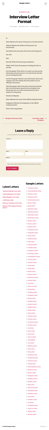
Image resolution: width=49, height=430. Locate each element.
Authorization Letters (33, 217)
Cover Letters (31, 265)
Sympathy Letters (32, 399)
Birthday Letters (32, 220)
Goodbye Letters (32, 301)
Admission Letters (32, 194)
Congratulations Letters (34, 256)
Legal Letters (31, 334)
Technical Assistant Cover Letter (12, 191)
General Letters (32, 298)
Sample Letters (24, 3)
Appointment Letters (33, 211)
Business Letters (32, 226)
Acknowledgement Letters (34, 191)
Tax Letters (31, 402)
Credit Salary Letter (8, 200)
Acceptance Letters (33, 188)
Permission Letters (32, 354)
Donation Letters (32, 274)
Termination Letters (33, 405)
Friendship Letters (32, 292)
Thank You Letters (32, 408)
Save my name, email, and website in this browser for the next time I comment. (24, 164)
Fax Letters (31, 283)
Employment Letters (33, 277)
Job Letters (31, 328)
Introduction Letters (33, 322)
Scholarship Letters (33, 390)
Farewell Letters (32, 280)
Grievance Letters (32, 304)
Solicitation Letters (32, 393)
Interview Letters (24, 12)
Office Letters (31, 348)
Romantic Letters (32, 381)
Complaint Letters (32, 247)
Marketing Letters (32, 345)
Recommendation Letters (34, 366)
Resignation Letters (33, 375)
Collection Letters (32, 244)
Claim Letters (31, 241)
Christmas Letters (32, 238)
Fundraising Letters (33, 295)
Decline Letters (31, 271)
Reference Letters (32, 369)
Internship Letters (32, 316)
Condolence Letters (33, 250)
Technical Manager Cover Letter (11, 194)
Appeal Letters (31, 205)
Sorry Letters (31, 396)
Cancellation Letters (33, 229)
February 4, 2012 (25, 26)
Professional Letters (33, 357)
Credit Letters (31, 268)
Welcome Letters (32, 414)
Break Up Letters (32, 223)
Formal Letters (31, 289)
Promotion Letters (32, 360)
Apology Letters (32, 202)
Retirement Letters (32, 378)
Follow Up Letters (32, 286)
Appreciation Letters (33, 214)
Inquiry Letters (31, 313)
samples (15, 26)
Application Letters (32, 208)
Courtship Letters (32, 262)
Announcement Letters (33, 200)
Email (26, 151)
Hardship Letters (32, 307)
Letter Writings (31, 340)
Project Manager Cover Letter (11, 197)
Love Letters (31, 342)
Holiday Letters (32, 310)
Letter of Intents (32, 337)
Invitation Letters (32, 325)
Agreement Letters (32, 197)
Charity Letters (31, 235)
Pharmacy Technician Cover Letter (12, 203)
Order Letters (31, 351)
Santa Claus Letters (33, 387)
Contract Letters (32, 259)
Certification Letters (33, 232)
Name (8, 151)
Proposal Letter (32, 363)
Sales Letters (31, 384)
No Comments (35, 26)
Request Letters (32, 372)
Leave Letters (31, 331)
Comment (8, 138)
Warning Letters (32, 411)
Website (8, 157)
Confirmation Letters (33, 253)
